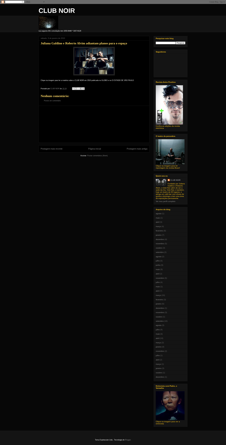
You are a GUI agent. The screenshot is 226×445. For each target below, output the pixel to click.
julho (158, 261)
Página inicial (94, 149)
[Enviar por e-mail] (73, 88)
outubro (159, 248)
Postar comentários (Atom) (97, 156)
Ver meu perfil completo (165, 201)
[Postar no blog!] (76, 88)
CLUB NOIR (57, 10)
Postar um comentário (52, 101)
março (158, 226)
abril (157, 222)
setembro (160, 252)
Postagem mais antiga (137, 149)
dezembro (160, 239)
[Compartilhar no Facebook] (81, 88)
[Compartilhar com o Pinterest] (83, 88)
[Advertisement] (94, 124)
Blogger (128, 440)
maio (158, 218)
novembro (160, 244)
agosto (158, 213)
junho (158, 265)
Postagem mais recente (52, 149)
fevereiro (159, 231)
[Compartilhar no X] (78, 88)
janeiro (158, 235)
